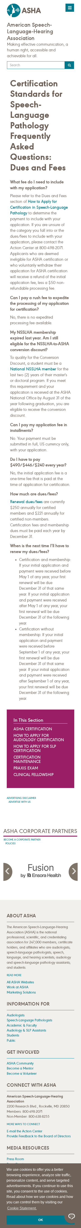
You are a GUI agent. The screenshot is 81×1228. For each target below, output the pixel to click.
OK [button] (40, 1220)
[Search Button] (69, 65)
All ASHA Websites (20, 982)
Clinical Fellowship (34, 774)
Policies (10, 843)
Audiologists (16, 1015)
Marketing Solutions (21, 992)
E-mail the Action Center (24, 1131)
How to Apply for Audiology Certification (39, 737)
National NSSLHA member (33, 369)
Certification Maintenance (27, 759)
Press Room (15, 1159)
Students (13, 1035)
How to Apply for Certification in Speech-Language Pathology (39, 207)
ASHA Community (20, 1063)
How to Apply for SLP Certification (35, 748)
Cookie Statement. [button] (22, 1208)
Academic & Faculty (22, 1025)
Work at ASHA (17, 987)
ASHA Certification (33, 728)
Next (73, 872)
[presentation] (40, 871)
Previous (7, 872)
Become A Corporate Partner (22, 839)
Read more (14, 975)
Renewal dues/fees (26, 501)
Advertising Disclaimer (21, 798)
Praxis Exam (26, 768)
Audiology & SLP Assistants (26, 1030)
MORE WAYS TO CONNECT (23, 1124)
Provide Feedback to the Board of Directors (39, 1136)
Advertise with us (20, 801)
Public (11, 1040)
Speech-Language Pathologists (29, 1020)
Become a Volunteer (22, 1073)
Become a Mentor (20, 1068)
